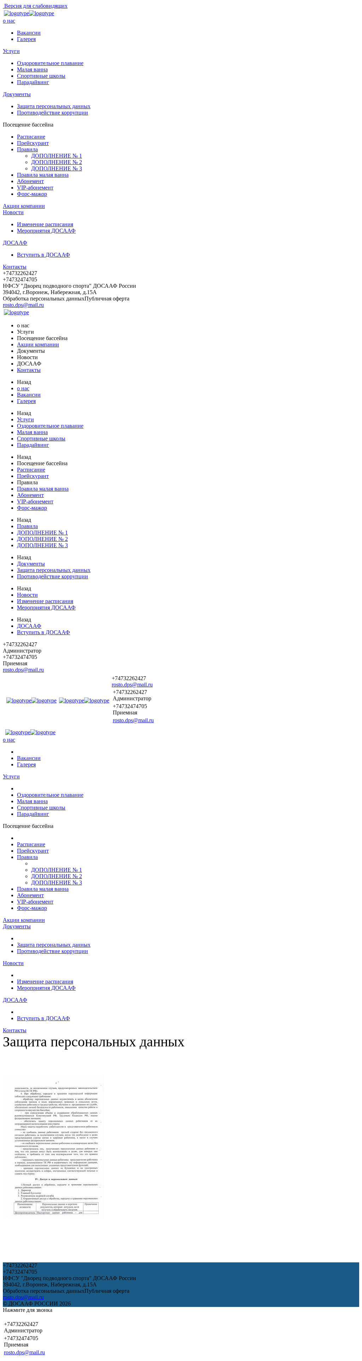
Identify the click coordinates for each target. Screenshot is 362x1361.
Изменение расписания (45, 224)
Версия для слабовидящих (35, 6)
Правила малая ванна (43, 175)
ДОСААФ (15, 243)
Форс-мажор (32, 194)
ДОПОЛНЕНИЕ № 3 (56, 168)
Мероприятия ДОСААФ (46, 231)
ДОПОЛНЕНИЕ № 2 (56, 162)
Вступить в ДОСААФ (43, 255)
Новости (13, 212)
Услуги (11, 51)
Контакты (15, 267)
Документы (17, 94)
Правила (27, 149)
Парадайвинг (33, 82)
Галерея (26, 39)
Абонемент (30, 181)
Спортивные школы (41, 76)
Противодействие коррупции (52, 113)
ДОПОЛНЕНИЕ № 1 (56, 156)
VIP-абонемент (35, 188)
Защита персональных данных (53, 106)
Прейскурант (33, 143)
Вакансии (29, 33)
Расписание (31, 137)
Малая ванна (32, 69)
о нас (9, 21)
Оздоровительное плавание (50, 63)
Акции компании (24, 206)
